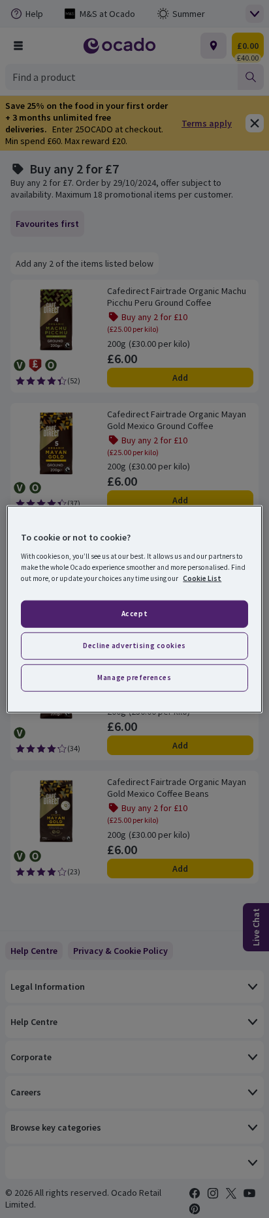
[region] (134, 609)
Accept (134, 613)
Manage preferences (134, 676)
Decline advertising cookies (134, 644)
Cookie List (202, 577)
